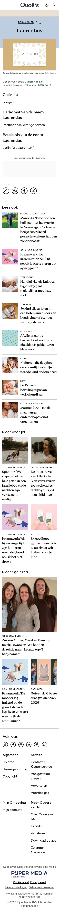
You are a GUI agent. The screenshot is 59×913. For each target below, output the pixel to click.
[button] (16, 887)
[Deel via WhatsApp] (15, 190)
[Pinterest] (36, 744)
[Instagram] (21, 744)
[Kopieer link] (6, 190)
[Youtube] (28, 744)
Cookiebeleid (21, 882)
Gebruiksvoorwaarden (41, 887)
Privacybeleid (38, 882)
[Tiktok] (44, 744)
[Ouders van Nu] (29, 5)
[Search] (54, 5)
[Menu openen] (5, 5)
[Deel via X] (33, 190)
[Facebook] (13, 744)
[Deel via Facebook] (24, 190)
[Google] (5, 744)
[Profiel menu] (47, 5)
